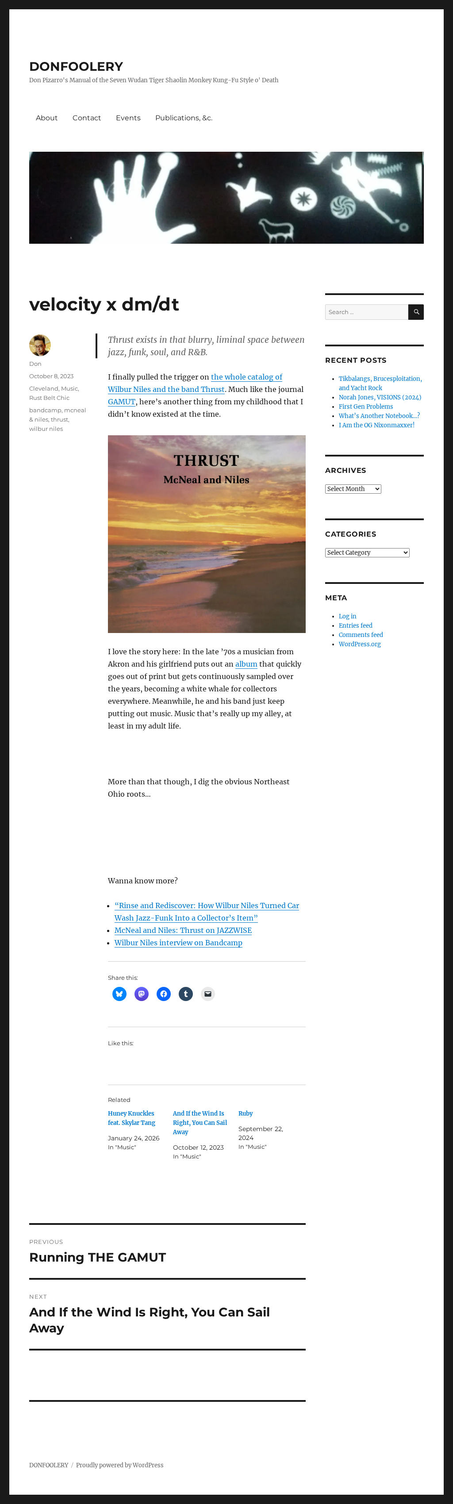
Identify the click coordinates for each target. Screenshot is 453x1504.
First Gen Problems (366, 407)
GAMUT (121, 401)
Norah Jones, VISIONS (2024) (380, 397)
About (47, 118)
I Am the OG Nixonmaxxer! (377, 425)
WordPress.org (360, 644)
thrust (59, 419)
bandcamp (45, 410)
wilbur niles (46, 428)
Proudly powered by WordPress (120, 1465)
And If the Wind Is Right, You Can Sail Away (200, 1123)
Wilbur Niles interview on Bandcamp (178, 942)
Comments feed (361, 635)
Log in (348, 616)
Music (69, 388)
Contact (87, 118)
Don (35, 363)
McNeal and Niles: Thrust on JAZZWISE (183, 930)
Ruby (245, 1113)
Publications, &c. (183, 118)
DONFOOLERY (76, 66)
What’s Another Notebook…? (379, 416)
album (246, 664)
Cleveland (43, 388)
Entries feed (355, 625)
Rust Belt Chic (49, 397)
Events (128, 118)
